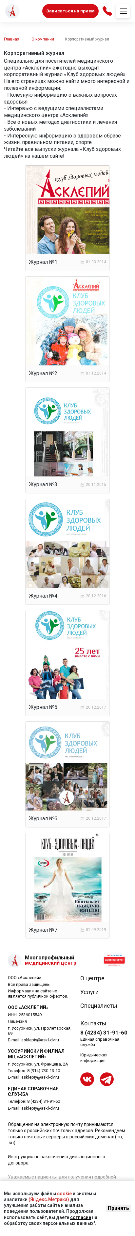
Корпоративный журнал (87, 39)
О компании (42, 39)
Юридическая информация (93, 1057)
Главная (11, 39)
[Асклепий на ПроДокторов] (114, 960)
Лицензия (17, 1021)
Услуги (89, 992)
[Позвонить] (107, 11)
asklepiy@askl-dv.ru (40, 1039)
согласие (80, 1217)
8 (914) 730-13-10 (43, 1070)
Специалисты (98, 1006)
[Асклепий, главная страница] (12, 11)
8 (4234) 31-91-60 (43, 1101)
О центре (92, 978)
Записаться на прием (70, 10)
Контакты (93, 1023)
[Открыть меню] (123, 11)
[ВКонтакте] (87, 1079)
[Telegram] (107, 1079)
